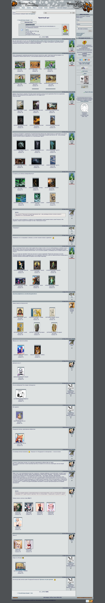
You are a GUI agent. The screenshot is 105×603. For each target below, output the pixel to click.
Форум (23, 7)
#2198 (73, 577)
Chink (72, 47)
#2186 (73, 301)
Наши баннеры (84, 101)
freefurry (72, 241)
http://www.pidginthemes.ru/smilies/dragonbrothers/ (25, 293)
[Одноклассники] (84, 60)
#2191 (73, 427)
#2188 (73, 361)
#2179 (73, 132)
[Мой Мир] (85, 60)
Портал (35, 7)
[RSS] (27, 29)
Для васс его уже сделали (46, 579)
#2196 (73, 533)
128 (85, 63)
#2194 (73, 471)
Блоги (45, 7)
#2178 (73, 92)
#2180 (73, 171)
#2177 (73, 53)
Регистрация (79, 34)
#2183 (73, 235)
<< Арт (31, 20)
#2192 (73, 449)
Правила (29, 7)
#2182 (73, 225)
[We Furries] (84, 71)
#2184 (73, 246)
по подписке (32, 13)
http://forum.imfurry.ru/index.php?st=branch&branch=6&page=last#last (47, 40)
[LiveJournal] (87, 60)
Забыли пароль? (80, 33)
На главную (17, 7)
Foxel (65, 32)
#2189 (73, 383)
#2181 (73, 209)
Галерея (40, 7)
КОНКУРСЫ (52, 7)
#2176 (73, 39)
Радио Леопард (86, 62)
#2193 (73, 460)
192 (83, 63)
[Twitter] (82, 60)
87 (45, 37)
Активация (79, 35)
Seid (72, 230)
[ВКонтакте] (80, 60)
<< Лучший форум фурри (23, 20)
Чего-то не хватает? (62, 7)
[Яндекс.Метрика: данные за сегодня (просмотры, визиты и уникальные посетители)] (88, 92)
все (27, 13)
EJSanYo (71, 390)
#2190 (73, 405)
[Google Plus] (89, 60)
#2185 (73, 292)
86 (43, 37)
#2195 (73, 488)
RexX (72, 215)
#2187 (73, 339)
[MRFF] (85, 73)
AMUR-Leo (71, 308)
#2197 (73, 555)
